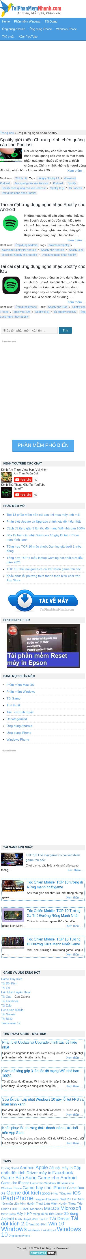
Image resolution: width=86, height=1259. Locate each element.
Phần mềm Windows (27, 21)
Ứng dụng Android (13, 29)
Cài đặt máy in (61, 1168)
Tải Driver (59, 1218)
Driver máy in (38, 1172)
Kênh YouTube (28, 36)
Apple (42, 1167)
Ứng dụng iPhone (41, 29)
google (47, 1193)
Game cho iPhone (15, 1183)
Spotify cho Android (52, 250)
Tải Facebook (10, 1001)
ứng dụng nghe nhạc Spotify (19, 193)
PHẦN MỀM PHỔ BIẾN (43, 445)
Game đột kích (23, 1193)
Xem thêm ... (76, 170)
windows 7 (35, 1230)
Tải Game (51, 21)
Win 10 (56, 1224)
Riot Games (56, 1213)
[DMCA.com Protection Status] (43, 1254)
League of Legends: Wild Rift (52, 1199)
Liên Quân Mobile (12, 1010)
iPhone (24, 1198)
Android (27, 1167)
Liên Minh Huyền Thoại (15, 992)
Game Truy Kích (11, 979)
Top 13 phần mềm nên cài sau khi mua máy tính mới (43, 514)
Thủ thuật (8, 36)
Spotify (72, 183)
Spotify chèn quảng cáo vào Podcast (23, 188)
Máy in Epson (8, 1214)
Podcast (58, 183)
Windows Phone (66, 29)
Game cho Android (57, 1177)
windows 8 (49, 1230)
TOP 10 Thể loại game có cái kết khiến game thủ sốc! (44, 569)
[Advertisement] (43, 85)
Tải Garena (8, 1014)
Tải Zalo (6, 1005)
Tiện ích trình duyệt (20, 712)
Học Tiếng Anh (62, 1193)
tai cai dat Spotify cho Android (19, 254)
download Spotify (59, 245)
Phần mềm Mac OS (20, 684)
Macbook (36, 1209)
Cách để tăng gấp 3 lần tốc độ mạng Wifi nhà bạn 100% (46, 528)
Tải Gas (6, 996)
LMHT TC (16, 1209)
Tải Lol (5, 988)
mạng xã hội (40, 1213)
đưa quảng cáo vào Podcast (31, 183)
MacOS (52, 1208)
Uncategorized (17, 719)
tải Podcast (75, 188)
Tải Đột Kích (9, 983)
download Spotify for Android (19, 250)
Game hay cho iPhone (44, 1187)
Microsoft (70, 1208)
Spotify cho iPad (57, 307)
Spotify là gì (57, 188)
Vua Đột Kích (38, 1224)
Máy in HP (24, 1213)
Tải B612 (7, 1018)
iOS (77, 1192)
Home (6, 21)
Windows (14, 1228)
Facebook (62, 1172)
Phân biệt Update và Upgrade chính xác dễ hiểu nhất (44, 521)
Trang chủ (7, 133)
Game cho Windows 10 (45, 1183)
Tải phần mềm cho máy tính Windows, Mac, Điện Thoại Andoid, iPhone (30, 9)
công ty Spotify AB (48, 178)
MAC (25, 1209)
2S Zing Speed (10, 1168)
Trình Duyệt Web (26, 1219)
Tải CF (44, 1219)
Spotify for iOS (21, 311)
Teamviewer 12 (10, 1023)
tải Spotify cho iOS (65, 311)
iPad (7, 1198)
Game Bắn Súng (19, 1177)
